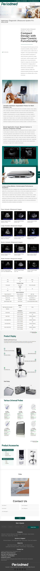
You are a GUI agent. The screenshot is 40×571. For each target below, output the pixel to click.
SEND (20, 518)
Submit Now (33, 527)
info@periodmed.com (11, 552)
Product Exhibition (30, 546)
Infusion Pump (4, 535)
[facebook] (17, 569)
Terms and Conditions (32, 540)
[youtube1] (22, 569)
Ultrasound (3, 534)
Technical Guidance (7, 540)
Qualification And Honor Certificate (13, 546)
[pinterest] (15, 569)
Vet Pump (16, 535)
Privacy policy (24, 540)
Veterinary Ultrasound (10, 534)
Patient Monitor (18, 534)
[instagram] (20, 569)
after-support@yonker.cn (11, 554)
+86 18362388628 (11, 555)
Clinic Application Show (16, 540)
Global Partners (23, 546)
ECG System (24, 534)
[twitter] (25, 569)
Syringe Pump (10, 535)
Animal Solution (31, 534)
